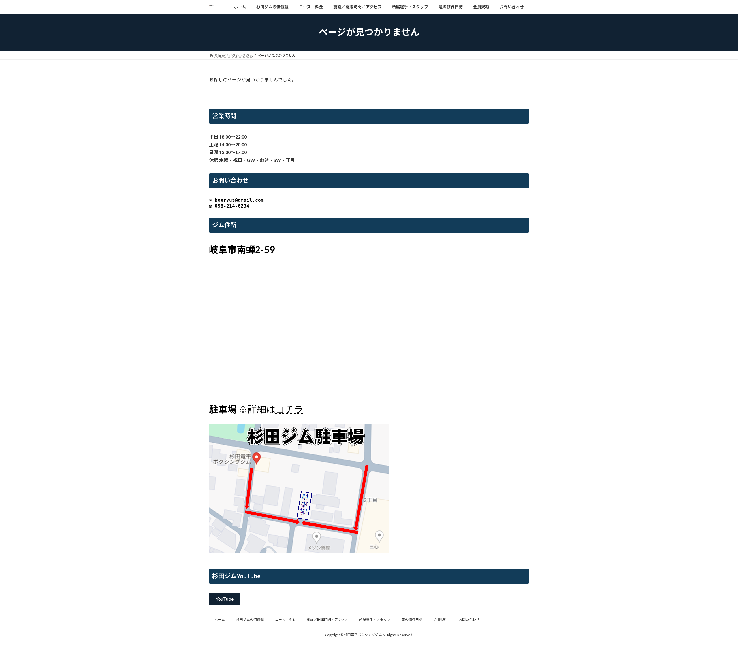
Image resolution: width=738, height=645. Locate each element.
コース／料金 (285, 619)
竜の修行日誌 (412, 619)
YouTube (225, 599)
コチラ (289, 409)
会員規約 (440, 619)
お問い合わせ (469, 619)
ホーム (219, 619)
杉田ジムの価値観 (250, 619)
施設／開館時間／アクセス (327, 619)
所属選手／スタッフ (374, 619)
